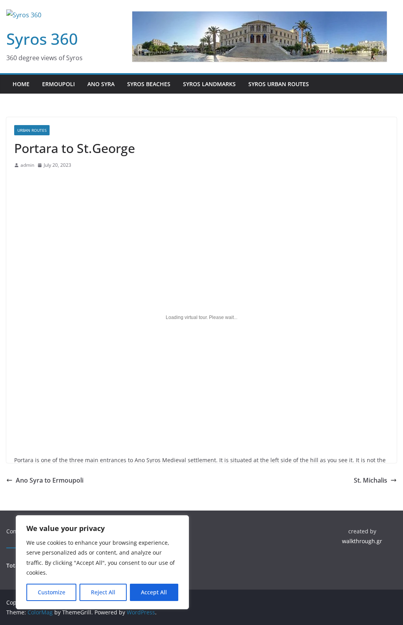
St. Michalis (370, 480)
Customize (51, 592)
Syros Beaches (148, 84)
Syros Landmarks (209, 84)
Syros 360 (42, 39)
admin (27, 165)
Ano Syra (101, 84)
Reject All (103, 592)
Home (21, 84)
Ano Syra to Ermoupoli (49, 480)
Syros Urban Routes (278, 84)
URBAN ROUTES (31, 130)
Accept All (154, 592)
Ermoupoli (58, 84)
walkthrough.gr (362, 541)
